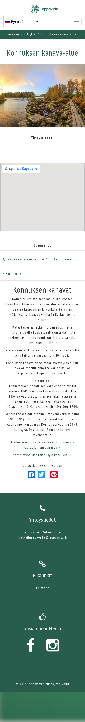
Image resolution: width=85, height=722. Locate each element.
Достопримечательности (19, 259)
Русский (17, 21)
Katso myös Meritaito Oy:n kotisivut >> (42, 454)
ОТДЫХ (30, 34)
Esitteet (42, 588)
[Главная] (44, 9)
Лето (57, 259)
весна (69, 259)
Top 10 (45, 259)
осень (6, 274)
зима (18, 274)
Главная (13, 34)
